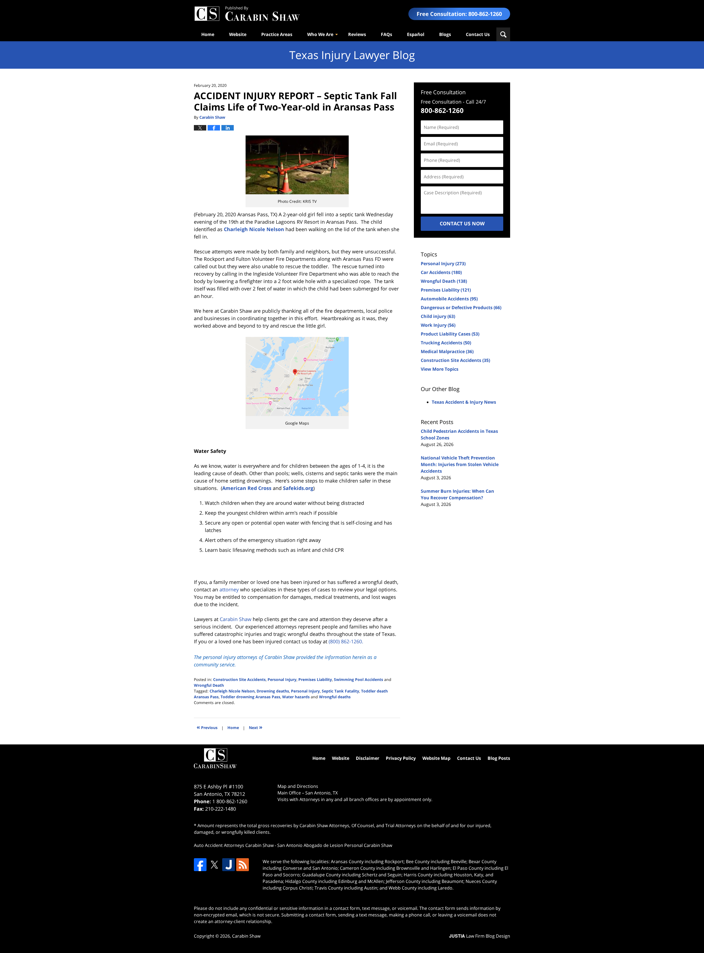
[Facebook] (200, 864)
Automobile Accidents (449, 299)
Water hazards (296, 696)
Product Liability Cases (450, 334)
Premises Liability (315, 679)
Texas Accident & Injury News (464, 402)
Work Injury (438, 325)
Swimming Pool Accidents (358, 679)
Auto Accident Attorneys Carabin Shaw (234, 845)
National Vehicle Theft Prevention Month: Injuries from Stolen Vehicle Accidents (460, 464)
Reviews (357, 34)
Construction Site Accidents (239, 679)
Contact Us (478, 34)
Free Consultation (443, 92)
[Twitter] (214, 864)
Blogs (445, 34)
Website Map (436, 758)
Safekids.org (298, 488)
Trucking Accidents (446, 343)
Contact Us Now (462, 223)
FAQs (386, 34)
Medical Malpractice (447, 351)
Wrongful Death (209, 685)
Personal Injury (282, 679)
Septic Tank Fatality (340, 691)
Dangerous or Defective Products (461, 307)
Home (207, 34)
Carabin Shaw (246, 936)
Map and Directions (297, 786)
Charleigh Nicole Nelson (254, 229)
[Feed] (242, 864)
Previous (207, 727)
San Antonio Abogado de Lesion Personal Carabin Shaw (334, 845)
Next (255, 727)
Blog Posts (499, 758)
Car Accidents (441, 272)
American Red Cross (246, 488)
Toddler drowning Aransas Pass (250, 696)
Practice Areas (276, 34)
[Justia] (228, 864)
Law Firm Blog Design (479, 936)
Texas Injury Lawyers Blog (247, 14)
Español (415, 34)
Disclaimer (367, 758)
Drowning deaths (273, 691)
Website (237, 34)
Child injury (438, 316)
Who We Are (320, 34)
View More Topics (439, 369)
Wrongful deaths (335, 696)
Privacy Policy (401, 758)
